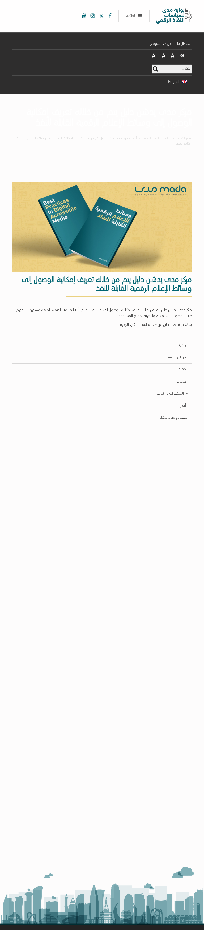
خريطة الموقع (160, 44)
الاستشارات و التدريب (170, 392)
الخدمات (182, 382)
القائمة (131, 16)
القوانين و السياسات (174, 357)
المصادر (183, 369)
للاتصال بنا (183, 44)
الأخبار (184, 406)
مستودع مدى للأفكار (173, 418)
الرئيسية (183, 345)
